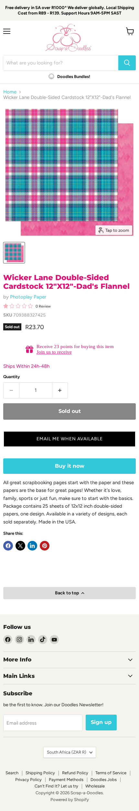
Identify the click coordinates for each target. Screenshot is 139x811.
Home (9, 92)
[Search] (127, 62)
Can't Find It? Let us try (56, 786)
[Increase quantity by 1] (60, 390)
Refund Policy (75, 772)
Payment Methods (66, 779)
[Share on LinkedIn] (32, 546)
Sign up (101, 722)
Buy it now (69, 466)
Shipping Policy (40, 772)
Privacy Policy (28, 779)
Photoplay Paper (28, 297)
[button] (69, 439)
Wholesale (95, 786)
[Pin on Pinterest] (44, 546)
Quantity (11, 376)
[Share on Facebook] (8, 546)
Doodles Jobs (104, 779)
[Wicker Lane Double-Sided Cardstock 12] (14, 252)
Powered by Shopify (69, 799)
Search (11, 772)
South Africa (66, 752)
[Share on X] (20, 546)
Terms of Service (110, 772)
